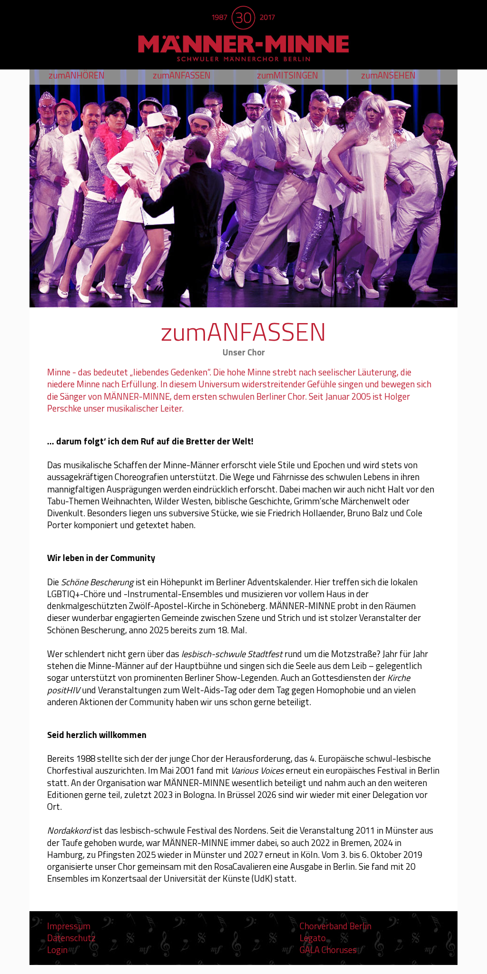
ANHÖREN (77, 75)
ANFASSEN (182, 75)
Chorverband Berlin (335, 926)
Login (57, 949)
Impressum (68, 926)
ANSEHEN (388, 75)
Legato (313, 937)
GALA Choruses (328, 949)
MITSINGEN (287, 75)
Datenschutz (71, 937)
